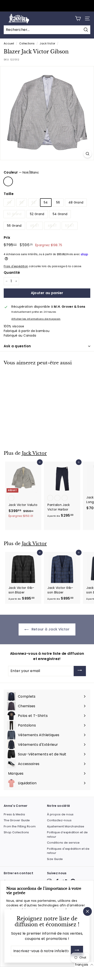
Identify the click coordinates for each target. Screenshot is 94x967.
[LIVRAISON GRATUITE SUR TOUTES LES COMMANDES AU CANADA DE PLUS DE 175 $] (46, 6)
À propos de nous (60, 814)
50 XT (69, 225)
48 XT (52, 225)
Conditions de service (63, 843)
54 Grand (60, 214)
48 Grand (76, 202)
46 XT (34, 225)
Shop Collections (16, 832)
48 (9, 202)
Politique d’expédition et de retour (67, 834)
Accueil (9, 43)
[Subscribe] (80, 671)
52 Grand (37, 214)
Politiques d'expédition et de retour (68, 851)
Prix (7, 237)
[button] (84, 964)
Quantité (12, 272)
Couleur (21, 172)
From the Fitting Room (20, 826)
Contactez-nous (59, 820)
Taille (9, 193)
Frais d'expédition (16, 266)
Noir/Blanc (8, 181)
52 (33, 202)
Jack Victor (47, 43)
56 (58, 202)
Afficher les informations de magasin (36, 319)
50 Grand (14, 214)
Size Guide (55, 859)
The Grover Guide (17, 820)
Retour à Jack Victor (50, 629)
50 (22, 202)
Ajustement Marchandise (65, 826)
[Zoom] (88, 154)
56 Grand (14, 225)
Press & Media (14, 814)
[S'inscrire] (77, 951)
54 (46, 202)
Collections (27, 43)
